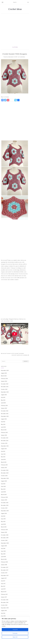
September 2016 (5, 607)
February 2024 (4, 378)
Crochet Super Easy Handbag (20, 355)
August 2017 (4, 578)
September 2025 (5, 370)
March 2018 (3, 559)
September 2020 (5, 478)
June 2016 (3, 616)
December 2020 (4, 470)
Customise (15, 633)
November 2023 (4, 386)
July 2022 (3, 421)
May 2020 (3, 489)
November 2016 (4, 602)
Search (25, 361)
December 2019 (4, 502)
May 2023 (3, 400)
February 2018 (4, 562)
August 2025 (4, 373)
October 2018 (4, 540)
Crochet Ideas (15, 9)
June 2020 (3, 486)
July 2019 (3, 516)
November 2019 (4, 505)
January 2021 (4, 467)
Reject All (15, 637)
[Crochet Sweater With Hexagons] (14, 76)
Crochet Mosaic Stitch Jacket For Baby (13, 353)
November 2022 (4, 413)
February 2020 (4, 497)
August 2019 (4, 513)
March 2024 (3, 375)
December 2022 (4, 411)
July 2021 (3, 451)
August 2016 (4, 610)
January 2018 (4, 564)
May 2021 (3, 456)
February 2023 (4, 405)
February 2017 (4, 594)
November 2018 (4, 537)
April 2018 (3, 556)
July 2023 (3, 397)
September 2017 (5, 575)
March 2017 (3, 591)
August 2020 (4, 481)
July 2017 (3, 580)
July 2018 (3, 548)
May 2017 (3, 586)
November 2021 (4, 440)
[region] (15, 628)
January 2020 (4, 500)
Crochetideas (22, 56)
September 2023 (5, 392)
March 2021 (3, 462)
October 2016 (4, 605)
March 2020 (4, 494)
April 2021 (3, 459)
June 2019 (3, 518)
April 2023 (3, 402)
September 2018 (5, 543)
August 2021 (4, 448)
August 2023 (4, 394)
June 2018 (3, 551)
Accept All (15, 629)
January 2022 (4, 435)
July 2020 (3, 483)
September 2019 (5, 510)
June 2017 (3, 583)
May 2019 (3, 521)
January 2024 (4, 381)
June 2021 (3, 454)
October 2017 (4, 572)
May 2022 (3, 424)
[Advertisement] (15, 30)
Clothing (15, 47)
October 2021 (4, 443)
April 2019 (3, 524)
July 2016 (3, 613)
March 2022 (3, 429)
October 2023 (4, 389)
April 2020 (3, 491)
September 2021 (5, 446)
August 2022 (4, 419)
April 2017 (3, 589)
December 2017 (4, 567)
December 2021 (4, 437)
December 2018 (4, 535)
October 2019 (4, 508)
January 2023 (4, 408)
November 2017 (4, 570)
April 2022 (3, 427)
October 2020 (4, 475)
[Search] (28, 2)
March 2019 (3, 527)
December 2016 (4, 599)
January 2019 (4, 532)
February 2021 (4, 464)
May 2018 (3, 554)
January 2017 (4, 597)
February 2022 (4, 432)
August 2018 (4, 545)
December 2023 (4, 384)
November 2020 (4, 473)
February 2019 (4, 529)
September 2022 (5, 416)
